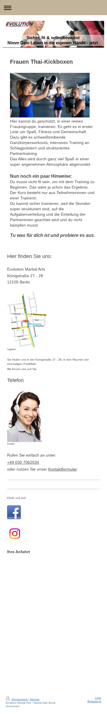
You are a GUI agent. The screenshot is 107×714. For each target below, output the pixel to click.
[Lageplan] (27, 319)
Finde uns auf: (16, 497)
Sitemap (34, 699)
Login (98, 698)
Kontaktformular (62, 469)
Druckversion (19, 699)
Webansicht (94, 701)
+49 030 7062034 (23, 462)
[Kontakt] (27, 415)
